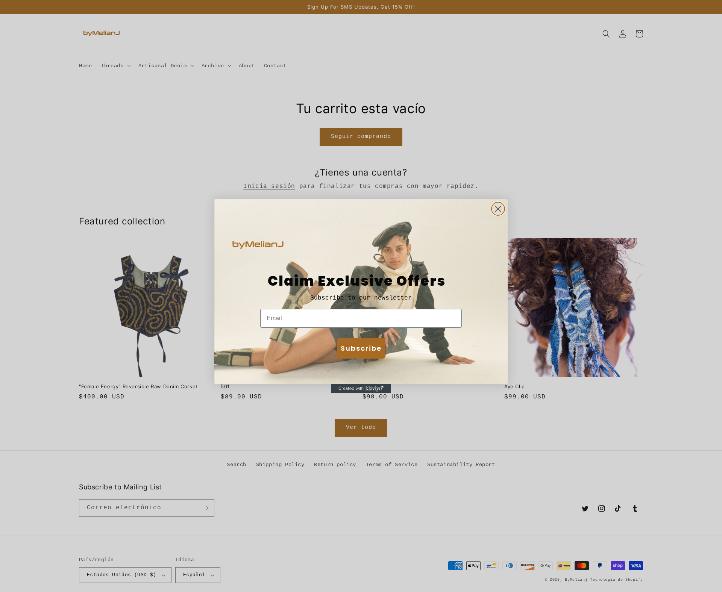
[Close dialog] (498, 208)
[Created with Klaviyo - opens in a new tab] (361, 388)
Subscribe (361, 348)
